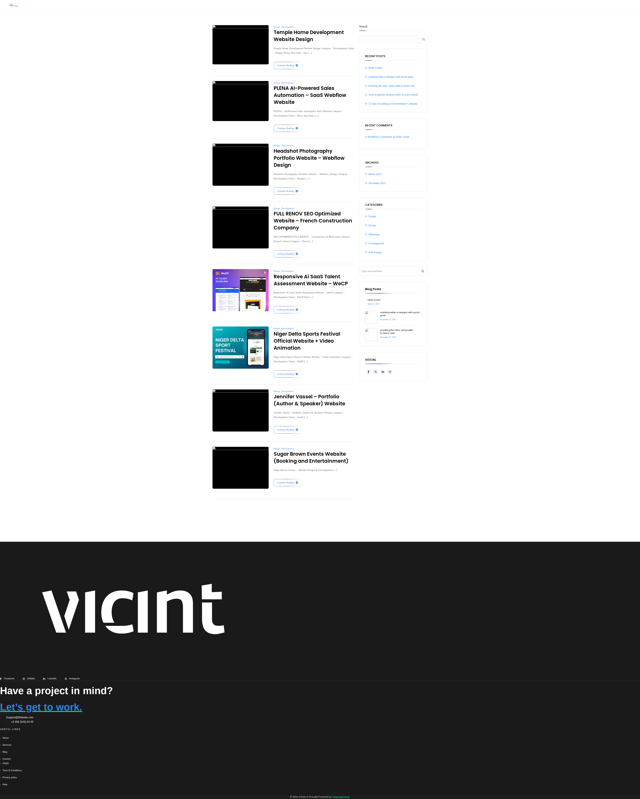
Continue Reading (285, 65)
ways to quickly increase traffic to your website (393, 94)
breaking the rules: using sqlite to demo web (391, 85)
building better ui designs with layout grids (390, 76)
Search (363, 26)
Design (277, 27)
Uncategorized (376, 243)
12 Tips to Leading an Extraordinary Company (393, 103)
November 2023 (377, 183)
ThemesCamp (341, 796)
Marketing (373, 234)
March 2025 (374, 174)
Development (288, 27)
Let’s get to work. (41, 707)
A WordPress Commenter (378, 136)
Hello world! (375, 67)
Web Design (375, 252)
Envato (372, 225)
